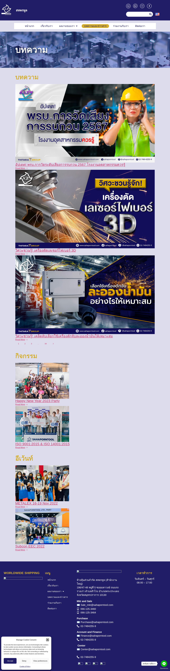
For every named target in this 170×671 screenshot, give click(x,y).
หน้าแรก (29, 26)
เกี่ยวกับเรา (47, 26)
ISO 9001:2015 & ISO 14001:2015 (42, 444)
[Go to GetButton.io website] (164, 668)
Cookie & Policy (25, 666)
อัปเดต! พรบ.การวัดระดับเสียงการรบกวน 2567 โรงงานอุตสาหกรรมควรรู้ (70, 165)
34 (46, 344)
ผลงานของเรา (67, 26)
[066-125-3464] (78, 612)
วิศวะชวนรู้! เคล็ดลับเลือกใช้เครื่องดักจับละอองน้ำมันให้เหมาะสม (64, 336)
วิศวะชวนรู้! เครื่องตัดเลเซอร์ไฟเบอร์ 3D (45, 250)
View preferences (40, 661)
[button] (47, 640)
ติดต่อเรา (140, 26)
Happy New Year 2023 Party (37, 401)
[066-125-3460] (78, 609)
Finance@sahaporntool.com (94, 635)
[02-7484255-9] (78, 626)
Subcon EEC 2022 (30, 546)
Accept (10, 661)
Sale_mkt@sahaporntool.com (95, 605)
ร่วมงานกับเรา (121, 26)
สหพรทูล (21, 10)
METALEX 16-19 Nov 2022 (36, 503)
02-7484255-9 (88, 626)
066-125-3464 (88, 612)
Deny (24, 661)
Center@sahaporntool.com (93, 649)
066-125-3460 (88, 609)
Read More (20, 168)
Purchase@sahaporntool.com (95, 622)
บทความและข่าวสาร (95, 26)
